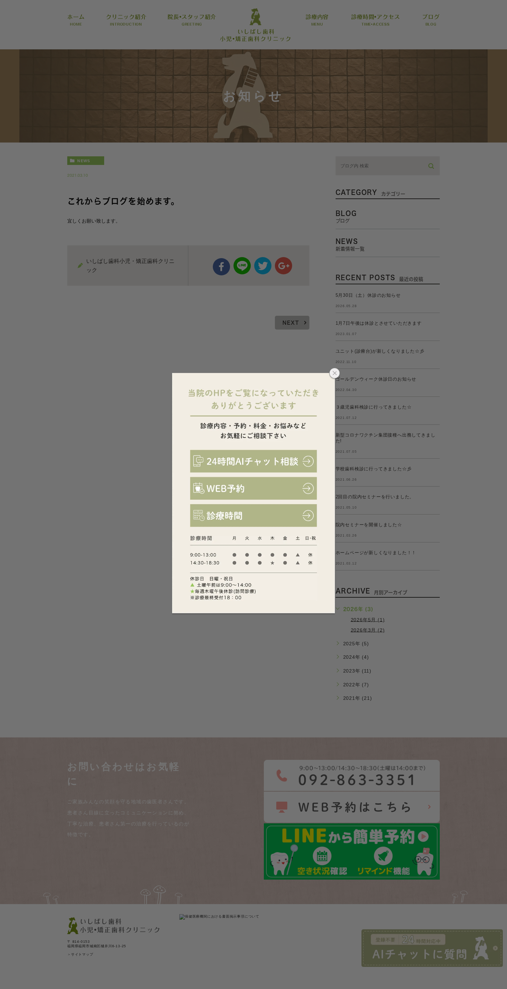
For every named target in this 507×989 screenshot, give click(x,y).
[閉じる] (334, 374)
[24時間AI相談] (254, 461)
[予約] (254, 488)
